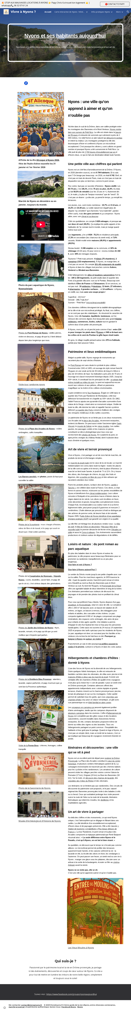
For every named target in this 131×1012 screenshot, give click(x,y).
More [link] (118, 11)
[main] (65, 43)
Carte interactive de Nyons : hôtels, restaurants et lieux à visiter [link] (69, 11)
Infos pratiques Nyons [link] (100, 11)
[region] (65, 4)
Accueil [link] (48, 11)
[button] (128, 12)
